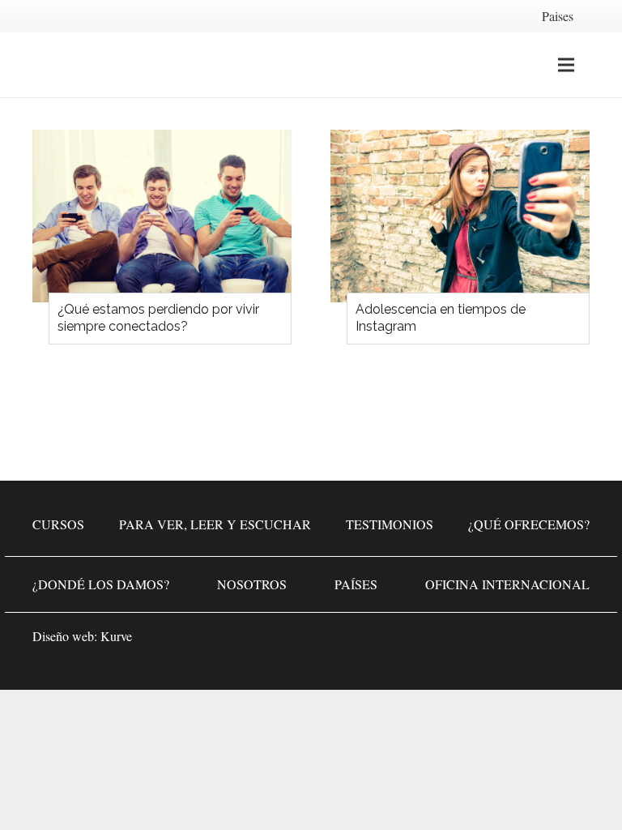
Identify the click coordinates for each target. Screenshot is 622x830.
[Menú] (566, 65)
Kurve (116, 635)
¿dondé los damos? (100, 584)
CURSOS (58, 524)
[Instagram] (525, 641)
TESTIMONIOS (389, 524)
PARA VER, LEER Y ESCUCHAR (215, 524)
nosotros (252, 584)
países (355, 584)
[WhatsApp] (427, 641)
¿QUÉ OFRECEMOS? (529, 524)
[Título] (573, 641)
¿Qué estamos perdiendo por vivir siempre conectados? (158, 318)
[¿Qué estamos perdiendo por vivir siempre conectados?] (162, 216)
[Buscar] (600, 65)
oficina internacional (507, 584)
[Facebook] (476, 641)
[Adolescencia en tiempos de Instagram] (460, 216)
